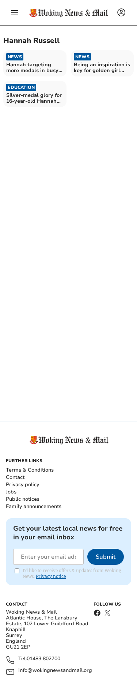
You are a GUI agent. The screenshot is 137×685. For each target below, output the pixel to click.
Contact (15, 477)
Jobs (11, 491)
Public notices (22, 499)
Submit (105, 557)
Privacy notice (51, 576)
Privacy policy (22, 484)
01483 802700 (43, 659)
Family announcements (33, 506)
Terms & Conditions (30, 469)
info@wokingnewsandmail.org (55, 671)
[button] (14, 12)
